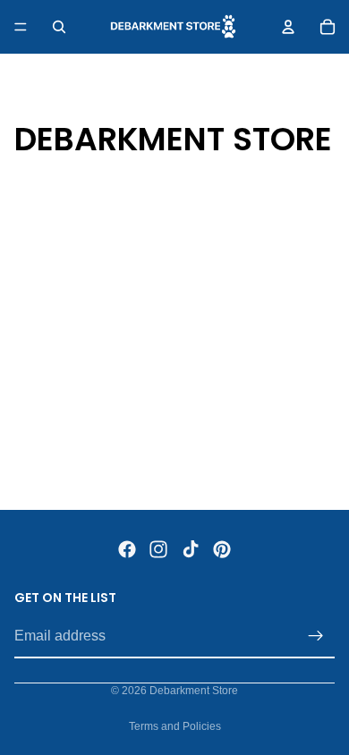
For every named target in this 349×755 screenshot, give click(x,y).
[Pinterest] (222, 549)
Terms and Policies (175, 726)
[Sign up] (316, 636)
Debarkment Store (193, 690)
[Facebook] (127, 549)
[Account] (288, 27)
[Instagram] (158, 549)
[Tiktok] (190, 549)
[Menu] (20, 26)
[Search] (59, 27)
